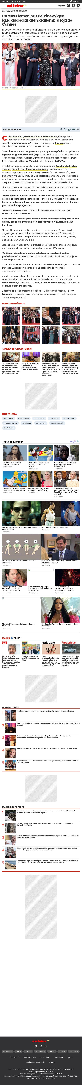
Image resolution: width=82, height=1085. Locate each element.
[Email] (77, 129)
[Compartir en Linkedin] (73, 129)
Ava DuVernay (9, 428)
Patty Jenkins (41, 172)
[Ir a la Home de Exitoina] (17, 6)
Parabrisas (74, 1051)
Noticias (28, 1051)
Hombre (62, 1051)
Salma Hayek (50, 136)
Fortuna (52, 1051)
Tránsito (52, 1062)
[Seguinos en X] (78, 5)
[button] (76, 46)
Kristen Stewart (23, 418)
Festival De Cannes (10, 423)
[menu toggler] (3, 5)
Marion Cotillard (33, 136)
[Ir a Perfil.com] (75, 2)
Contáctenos (45, 1057)
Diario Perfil (7, 1051)
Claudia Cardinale (22, 169)
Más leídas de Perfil (13, 807)
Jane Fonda (62, 166)
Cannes (59, 143)
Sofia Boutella (39, 169)
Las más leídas (10, 707)
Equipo (69, 1057)
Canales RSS (14, 1057)
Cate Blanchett (15, 136)
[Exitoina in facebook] (73, 5)
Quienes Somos (29, 1057)
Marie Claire (40, 1051)
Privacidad (59, 1057)
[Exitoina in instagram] (68, 5)
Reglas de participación (35, 1062)
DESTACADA (7, 11)
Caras (18, 1051)
